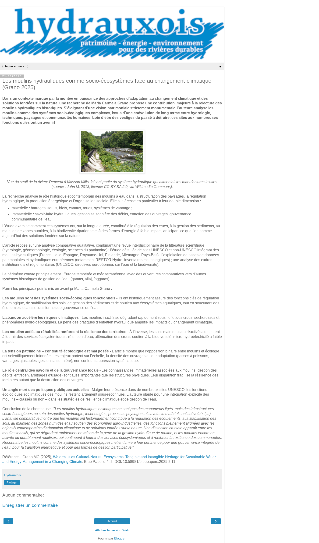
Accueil (112, 521)
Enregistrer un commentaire (30, 505)
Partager (12, 482)
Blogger (119, 538)
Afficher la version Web (112, 530)
